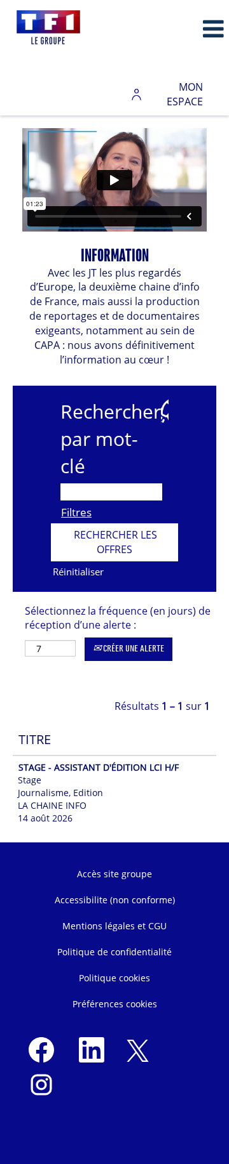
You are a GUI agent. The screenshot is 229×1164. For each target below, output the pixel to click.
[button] (191, 29)
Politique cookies (114, 978)
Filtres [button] (76, 512)
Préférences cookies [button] (115, 1004)
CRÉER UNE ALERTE (132, 649)
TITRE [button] (34, 739)
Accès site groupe (114, 874)
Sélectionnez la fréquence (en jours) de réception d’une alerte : (118, 618)
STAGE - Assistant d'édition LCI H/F (98, 767)
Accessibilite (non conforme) (115, 900)
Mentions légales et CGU (114, 926)
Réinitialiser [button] (78, 571)
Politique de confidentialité (114, 952)
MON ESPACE (185, 94)
